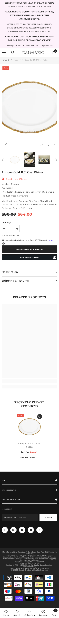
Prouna (15, 184)
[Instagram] (13, 530)
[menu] (4, 52)
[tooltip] (54, 257)
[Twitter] (39, 530)
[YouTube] (31, 530)
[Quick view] (39, 416)
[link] (29, 381)
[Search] (13, 52)
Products (15, 60)
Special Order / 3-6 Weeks (29, 249)
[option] (29, 107)
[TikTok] (22, 530)
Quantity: (6, 222)
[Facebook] (5, 530)
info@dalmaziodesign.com (22, 45)
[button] (48, 145)
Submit (48, 518)
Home (4, 60)
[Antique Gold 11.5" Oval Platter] (29, 426)
